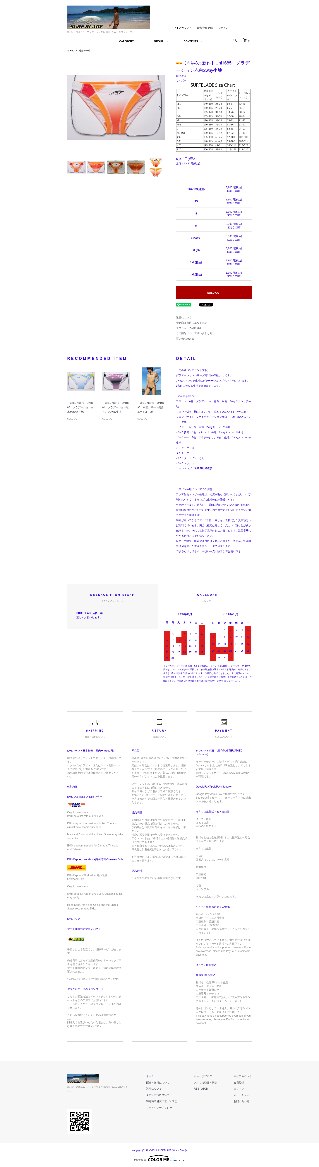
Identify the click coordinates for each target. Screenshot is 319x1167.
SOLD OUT (214, 292)
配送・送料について (157, 1082)
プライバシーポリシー (159, 1107)
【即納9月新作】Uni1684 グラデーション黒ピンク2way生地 (115, 407)
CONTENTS (191, 41)
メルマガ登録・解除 (205, 1082)
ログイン (223, 27)
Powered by (140, 1159)
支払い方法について (157, 1095)
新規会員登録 (205, 27)
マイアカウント (183, 27)
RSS (196, 1088)
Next (159, 108)
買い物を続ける (185, 338)
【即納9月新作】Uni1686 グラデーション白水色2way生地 (80, 407)
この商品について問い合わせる (194, 333)
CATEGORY (126, 41)
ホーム (70, 50)
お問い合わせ (241, 1101)
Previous (73, 108)
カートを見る (241, 1095)
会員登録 (239, 1082)
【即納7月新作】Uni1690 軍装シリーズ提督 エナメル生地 (151, 407)
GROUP (158, 41)
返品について (184, 317)
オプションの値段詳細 (189, 328)
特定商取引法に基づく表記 (191, 322)
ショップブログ (203, 1076)
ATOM (204, 1088)
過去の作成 (84, 50)
